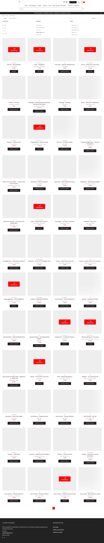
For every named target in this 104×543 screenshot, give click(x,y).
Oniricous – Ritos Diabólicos (14, 64)
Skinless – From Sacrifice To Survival (39, 376)
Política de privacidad (58, 529)
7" (2, 30)
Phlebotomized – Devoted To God (39, 142)
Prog (44, 144)
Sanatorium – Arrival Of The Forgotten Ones (39, 261)
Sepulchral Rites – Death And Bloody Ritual (14, 337)
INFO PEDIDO (73, 2)
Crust (38, 30)
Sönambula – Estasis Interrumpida (13, 416)
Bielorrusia (74, 34)
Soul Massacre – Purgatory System (39, 416)
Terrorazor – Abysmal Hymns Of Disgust (39, 454)
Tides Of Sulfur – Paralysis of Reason (39, 494)
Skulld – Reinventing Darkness (64, 376)
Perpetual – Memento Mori (14, 142)
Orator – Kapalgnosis (39, 64)
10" (3, 28)
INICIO (26, 5)
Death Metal (12, 15)
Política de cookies (57, 532)
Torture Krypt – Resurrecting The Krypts (90, 494)
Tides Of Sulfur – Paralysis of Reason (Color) (65, 494)
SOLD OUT (70, 5)
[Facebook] (64, 2)
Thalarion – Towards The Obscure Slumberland (90, 455)
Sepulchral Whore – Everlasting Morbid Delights (39, 337)
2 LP (3, 33)
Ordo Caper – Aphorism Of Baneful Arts (65, 64)
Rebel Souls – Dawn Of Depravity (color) (65, 181)
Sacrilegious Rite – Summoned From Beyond (14, 261)
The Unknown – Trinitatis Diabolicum (14, 494)
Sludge (42, 496)
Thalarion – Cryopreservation (64, 454)
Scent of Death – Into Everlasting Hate (64, 299)
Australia (74, 27)
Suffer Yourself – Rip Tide (90, 416)
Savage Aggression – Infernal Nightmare (14, 299)
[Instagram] (66, 2)
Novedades (40, 259)
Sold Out (15, 63)
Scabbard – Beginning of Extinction (39, 299)
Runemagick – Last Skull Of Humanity (64, 221)
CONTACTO (76, 5)
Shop (7, 15)
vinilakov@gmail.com (7, 532)
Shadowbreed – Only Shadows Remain (64, 337)
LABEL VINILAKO (32, 5)
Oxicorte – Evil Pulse (14, 102)
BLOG (50, 5)
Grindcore (93, 66)
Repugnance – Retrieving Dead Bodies (90, 181)
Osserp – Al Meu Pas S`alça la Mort (90, 64)
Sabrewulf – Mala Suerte (90, 221)
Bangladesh (74, 30)
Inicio (3, 15)
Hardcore (68, 378)
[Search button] (83, 9)
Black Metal (40, 27)
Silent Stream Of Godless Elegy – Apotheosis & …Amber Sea (14, 377)
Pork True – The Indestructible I (65, 142)
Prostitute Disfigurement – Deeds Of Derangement (90, 143)
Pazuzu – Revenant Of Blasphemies (90, 102)
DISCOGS (45, 5)
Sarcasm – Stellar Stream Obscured (65, 261)
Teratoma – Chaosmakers (14, 454)
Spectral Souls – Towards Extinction (65, 416)
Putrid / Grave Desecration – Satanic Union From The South (14, 182)
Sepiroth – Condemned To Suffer (90, 299)
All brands (38, 25)
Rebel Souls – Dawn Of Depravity (39, 181)
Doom (38, 34)
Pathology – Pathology (64, 102)
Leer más (14, 71)
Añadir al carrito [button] (65, 71)
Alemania (74, 25)
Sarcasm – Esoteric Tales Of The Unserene (90, 261)
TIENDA (39, 5)
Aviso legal (55, 527)
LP (3, 25)
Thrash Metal (42, 66)
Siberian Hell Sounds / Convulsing (90, 337)
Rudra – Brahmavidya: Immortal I (39, 221)
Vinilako (14, 140)
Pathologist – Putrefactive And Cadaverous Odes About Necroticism (39, 103)
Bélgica (73, 32)
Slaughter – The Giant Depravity (90, 376)
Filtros (5, 18)
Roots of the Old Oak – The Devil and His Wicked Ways (14, 222)
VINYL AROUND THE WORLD (59, 5)
